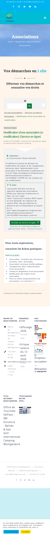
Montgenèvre (33, 471)
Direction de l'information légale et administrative (23, 293)
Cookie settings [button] (11, 532)
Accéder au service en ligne (24, 223)
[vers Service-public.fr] (43, 104)
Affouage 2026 (25, 329)
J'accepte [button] (25, 532)
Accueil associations (13, 113)
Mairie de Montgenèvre (21, 467)
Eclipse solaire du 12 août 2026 (24, 352)
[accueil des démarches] (25, 101)
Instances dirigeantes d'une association (26, 271)
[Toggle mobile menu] (45, 18)
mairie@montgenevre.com (34, 2)
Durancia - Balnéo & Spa (9, 425)
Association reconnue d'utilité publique (26, 264)
